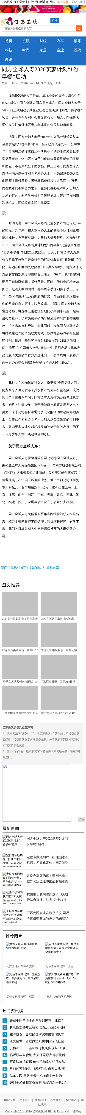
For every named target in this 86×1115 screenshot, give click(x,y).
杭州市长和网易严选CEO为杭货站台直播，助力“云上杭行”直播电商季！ (47, 900)
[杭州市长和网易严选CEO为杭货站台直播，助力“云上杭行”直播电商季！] (63, 982)
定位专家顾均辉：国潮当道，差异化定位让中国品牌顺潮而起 (47, 881)
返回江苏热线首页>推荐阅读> (22, 568)
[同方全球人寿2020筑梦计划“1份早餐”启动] (59, 709)
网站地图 (77, 1)
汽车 (60, 41)
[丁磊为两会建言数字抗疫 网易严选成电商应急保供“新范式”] (13, 922)
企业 (60, 50)
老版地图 (55, 1100)
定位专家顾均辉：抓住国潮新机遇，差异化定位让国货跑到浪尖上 (47, 863)
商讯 (8, 59)
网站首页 (9, 1100)
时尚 (26, 50)
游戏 (77, 50)
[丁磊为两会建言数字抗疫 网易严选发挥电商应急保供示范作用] (20, 709)
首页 (8, 41)
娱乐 (77, 41)
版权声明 (71, 1100)
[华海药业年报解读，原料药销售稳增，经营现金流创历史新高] (59, 646)
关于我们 (25, 1100)
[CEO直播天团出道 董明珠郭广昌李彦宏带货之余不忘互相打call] (59, 614)
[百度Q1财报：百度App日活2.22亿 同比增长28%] (59, 677)
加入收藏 (62, 1)
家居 (43, 50)
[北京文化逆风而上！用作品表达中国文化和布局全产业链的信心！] (20, 614)
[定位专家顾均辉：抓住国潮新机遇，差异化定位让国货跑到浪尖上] (63, 951)
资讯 (55, 20)
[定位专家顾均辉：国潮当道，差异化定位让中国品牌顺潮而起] (13, 885)
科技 (8, 50)
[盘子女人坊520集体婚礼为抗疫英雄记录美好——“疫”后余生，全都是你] (20, 677)
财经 (43, 41)
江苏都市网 (51, 568)
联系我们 (40, 1100)
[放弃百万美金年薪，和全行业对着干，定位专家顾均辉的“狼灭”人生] (20, 646)
